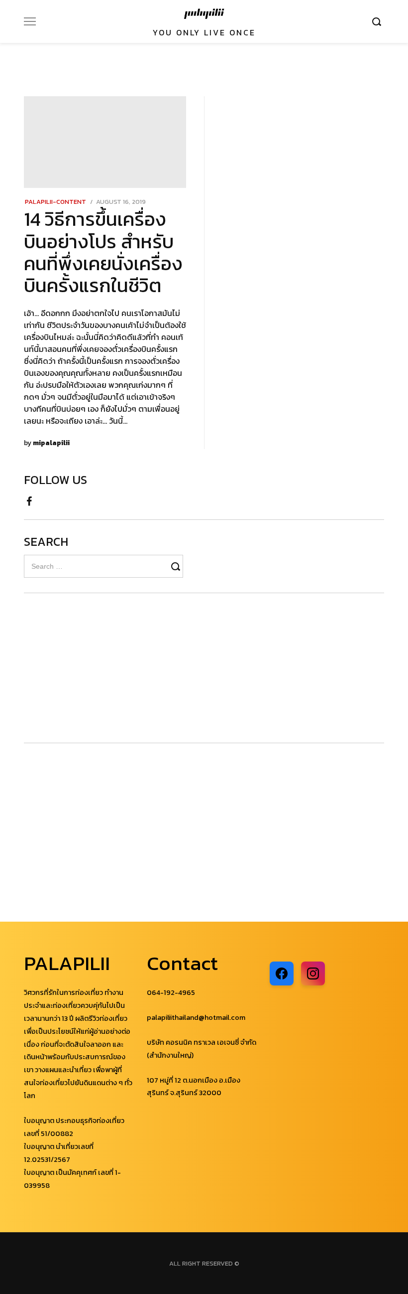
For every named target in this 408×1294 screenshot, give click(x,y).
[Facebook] (29, 498)
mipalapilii (51, 443)
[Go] (378, 21)
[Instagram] (313, 973)
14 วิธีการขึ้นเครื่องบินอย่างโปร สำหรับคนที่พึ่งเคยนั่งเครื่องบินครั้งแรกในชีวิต (103, 252)
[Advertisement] (83, 668)
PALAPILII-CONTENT (55, 201)
